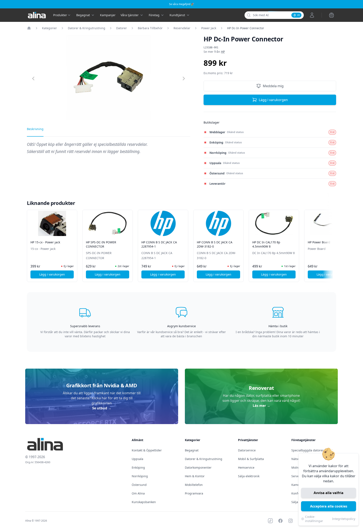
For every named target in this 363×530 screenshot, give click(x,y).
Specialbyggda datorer (307, 450)
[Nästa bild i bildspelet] (332, 243)
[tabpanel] (108, 150)
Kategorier (49, 28)
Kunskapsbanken (144, 502)
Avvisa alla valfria (328, 492)
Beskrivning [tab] (35, 129)
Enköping (138, 467)
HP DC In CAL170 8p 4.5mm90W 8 (266, 244)
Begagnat (192, 450)
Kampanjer (108, 15)
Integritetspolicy (343, 519)
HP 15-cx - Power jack (45, 242)
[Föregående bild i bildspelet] (30, 243)
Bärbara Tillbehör (150, 28)
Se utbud (101, 408)
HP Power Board (319, 242)
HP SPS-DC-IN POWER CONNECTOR (101, 244)
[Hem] (29, 28)
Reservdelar (182, 28)
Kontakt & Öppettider (147, 450)
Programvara (194, 493)
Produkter (60, 15)
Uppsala (137, 459)
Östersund (139, 485)
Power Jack (208, 28)
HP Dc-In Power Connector (245, 28)
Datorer (121, 28)
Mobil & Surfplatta (251, 459)
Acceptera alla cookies (328, 506)
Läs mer (261, 405)
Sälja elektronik (248, 476)
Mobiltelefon (194, 485)
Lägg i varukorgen (273, 100)
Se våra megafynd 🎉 (181, 4)
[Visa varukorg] (331, 15)
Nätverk (296, 459)
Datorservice (247, 450)
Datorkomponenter (198, 467)
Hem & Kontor (195, 476)
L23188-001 (211, 47)
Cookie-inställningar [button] (314, 519)
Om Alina (138, 493)
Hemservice (246, 467)
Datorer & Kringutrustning (86, 28)
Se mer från (214, 52)
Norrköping (140, 476)
